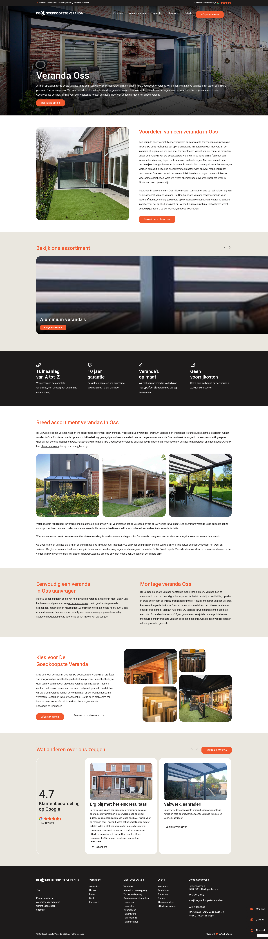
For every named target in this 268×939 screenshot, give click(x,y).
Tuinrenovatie (130, 917)
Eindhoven (56, 706)
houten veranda (117, 536)
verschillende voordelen (172, 142)
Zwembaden (129, 910)
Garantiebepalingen (46, 906)
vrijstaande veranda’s (185, 432)
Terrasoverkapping (132, 894)
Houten (92, 890)
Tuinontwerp (129, 914)
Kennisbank (163, 890)
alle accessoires (50, 446)
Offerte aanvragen (167, 906)
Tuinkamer (128, 902)
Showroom (163, 894)
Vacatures (163, 886)
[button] (225, 247)
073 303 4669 (196, 895)
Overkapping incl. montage (136, 898)
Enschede (41, 706)
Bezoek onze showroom (157, 219)
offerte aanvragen (78, 603)
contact (194, 190)
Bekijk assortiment (53, 327)
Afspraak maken (210, 14)
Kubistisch (94, 902)
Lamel (92, 894)
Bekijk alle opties (50, 102)
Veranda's (128, 886)
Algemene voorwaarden (48, 902)
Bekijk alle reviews (216, 749)
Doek (91, 898)
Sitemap (40, 910)
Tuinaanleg (128, 906)
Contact (161, 898)
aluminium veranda (195, 523)
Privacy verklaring (45, 898)
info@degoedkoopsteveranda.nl (206, 900)
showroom (154, 600)
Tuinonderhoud (130, 922)
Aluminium (94, 886)
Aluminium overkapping (135, 890)
